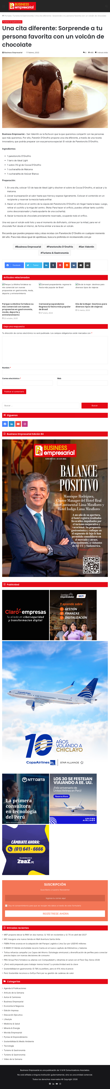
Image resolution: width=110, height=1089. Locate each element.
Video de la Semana (13, 1059)
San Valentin (87, 246)
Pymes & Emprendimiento (16, 1037)
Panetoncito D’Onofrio (60, 246)
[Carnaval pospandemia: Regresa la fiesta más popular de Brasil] (55, 292)
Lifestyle (8, 1019)
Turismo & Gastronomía (23, 16)
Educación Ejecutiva (13, 1015)
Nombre (6, 368)
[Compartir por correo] (81, 265)
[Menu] (3, 7)
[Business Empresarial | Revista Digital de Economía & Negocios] (22, 6)
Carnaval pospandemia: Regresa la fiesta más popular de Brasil (55, 307)
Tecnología (9, 1046)
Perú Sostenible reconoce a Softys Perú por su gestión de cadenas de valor (39, 973)
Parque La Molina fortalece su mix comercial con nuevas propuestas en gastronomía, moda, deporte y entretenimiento (18, 309)
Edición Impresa (11, 1010)
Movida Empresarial (13, 1032)
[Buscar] (106, 7)
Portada (7, 16)
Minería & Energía (12, 1028)
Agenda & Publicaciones (15, 988)
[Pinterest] (60, 265)
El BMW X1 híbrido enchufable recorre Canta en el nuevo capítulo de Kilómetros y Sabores (45, 948)
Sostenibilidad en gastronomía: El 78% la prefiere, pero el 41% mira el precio (38, 969)
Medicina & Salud (12, 1024)
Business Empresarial (13, 52)
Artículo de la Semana (14, 993)
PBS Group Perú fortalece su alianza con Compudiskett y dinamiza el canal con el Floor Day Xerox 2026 (52, 960)
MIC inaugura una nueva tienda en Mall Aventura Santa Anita (32, 939)
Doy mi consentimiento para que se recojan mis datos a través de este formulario (44, 905)
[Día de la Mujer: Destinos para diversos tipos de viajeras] (91, 292)
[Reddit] (67, 265)
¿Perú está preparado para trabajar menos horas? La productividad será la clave (41, 964)
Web (59, 378)
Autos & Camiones (12, 997)
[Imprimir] (87, 265)
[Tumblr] (53, 265)
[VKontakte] (74, 265)
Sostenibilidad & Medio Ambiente (19, 1041)
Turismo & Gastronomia (55, 252)
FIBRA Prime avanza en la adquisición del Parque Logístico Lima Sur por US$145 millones (45, 943)
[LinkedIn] (46, 265)
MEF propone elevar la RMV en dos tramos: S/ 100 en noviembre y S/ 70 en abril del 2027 (45, 935)
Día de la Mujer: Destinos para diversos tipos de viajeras (91, 305)
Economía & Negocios (14, 1006)
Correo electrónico (11, 378)
